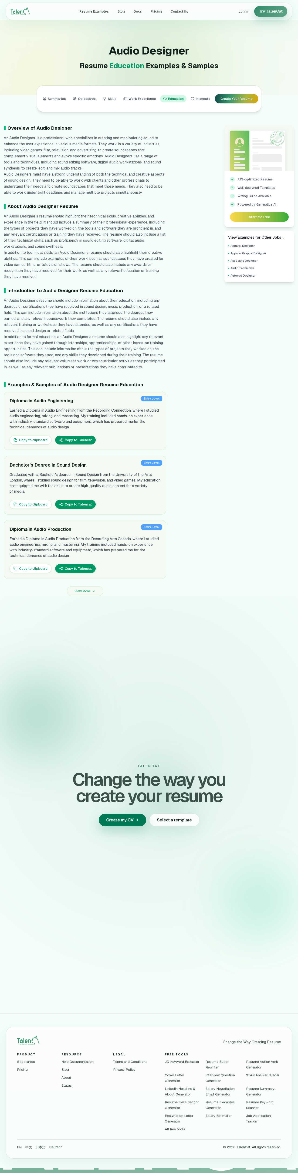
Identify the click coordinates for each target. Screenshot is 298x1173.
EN (19, 1147)
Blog (121, 11)
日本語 (40, 1147)
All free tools (175, 1129)
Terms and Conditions (130, 1062)
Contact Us (179, 11)
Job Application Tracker (258, 1118)
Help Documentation (77, 1062)
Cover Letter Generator (174, 1078)
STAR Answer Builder (262, 1075)
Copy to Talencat (78, 440)
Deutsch (55, 1147)
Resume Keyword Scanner (260, 1105)
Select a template (174, 820)
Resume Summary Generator (260, 1091)
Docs (138, 11)
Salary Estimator (219, 1116)
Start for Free (259, 217)
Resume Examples (94, 11)
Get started (26, 1062)
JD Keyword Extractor (182, 1062)
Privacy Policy (124, 1070)
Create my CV (120, 820)
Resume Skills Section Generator (182, 1105)
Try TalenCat (271, 11)
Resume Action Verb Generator (262, 1064)
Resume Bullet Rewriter (217, 1064)
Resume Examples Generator (220, 1105)
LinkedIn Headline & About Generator (180, 1091)
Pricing (156, 11)
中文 (28, 1147)
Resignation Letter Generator (179, 1118)
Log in (243, 11)
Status (66, 1085)
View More (82, 591)
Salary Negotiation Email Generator (220, 1091)
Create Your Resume (236, 99)
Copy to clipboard (33, 440)
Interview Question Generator (220, 1078)
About (66, 1077)
